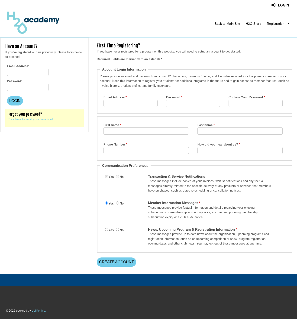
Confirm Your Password (246, 97)
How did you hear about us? (217, 144)
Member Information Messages (173, 203)
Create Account (116, 262)
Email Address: (18, 66)
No (122, 177)
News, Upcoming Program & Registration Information (191, 229)
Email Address (114, 97)
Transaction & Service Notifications (176, 176)
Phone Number (114, 144)
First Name (111, 125)
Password (173, 97)
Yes (111, 177)
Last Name (205, 125)
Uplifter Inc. (39, 310)
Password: (14, 81)
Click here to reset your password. (31, 119)
